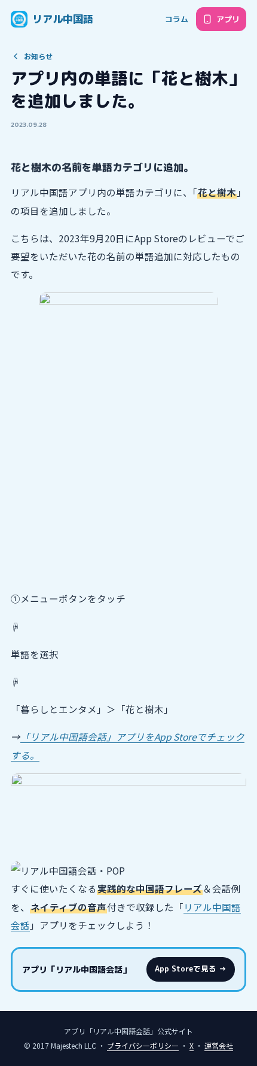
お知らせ (38, 56)
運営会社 (218, 1045)
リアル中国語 (62, 19)
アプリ (228, 19)
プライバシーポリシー (143, 1045)
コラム (176, 19)
